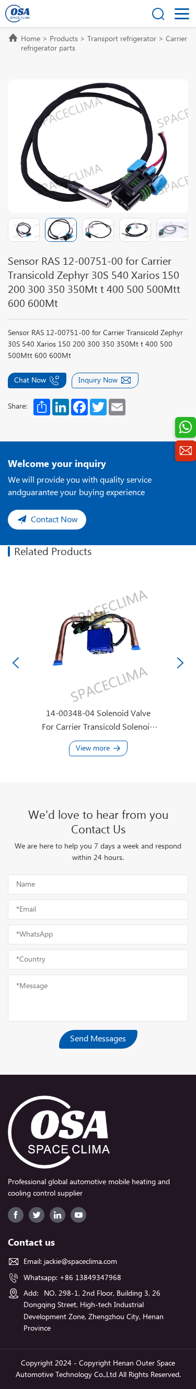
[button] (16, 663)
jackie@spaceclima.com (80, 1262)
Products (64, 39)
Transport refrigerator (121, 39)
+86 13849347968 (90, 1278)
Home (30, 39)
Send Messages (98, 1039)
